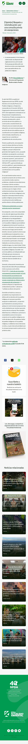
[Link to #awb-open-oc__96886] (20, 3)
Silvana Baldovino (18, 78)
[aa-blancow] (14, 711)
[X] (12, 360)
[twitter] (12, 730)
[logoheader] (7, 2)
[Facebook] (5, 360)
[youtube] (19, 730)
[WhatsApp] (19, 360)
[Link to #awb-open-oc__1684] (23, 3)
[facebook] (8, 730)
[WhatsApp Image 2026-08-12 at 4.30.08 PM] (14, 432)
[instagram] (15, 730)
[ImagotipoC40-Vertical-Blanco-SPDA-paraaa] (14, 681)
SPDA (12, 735)
